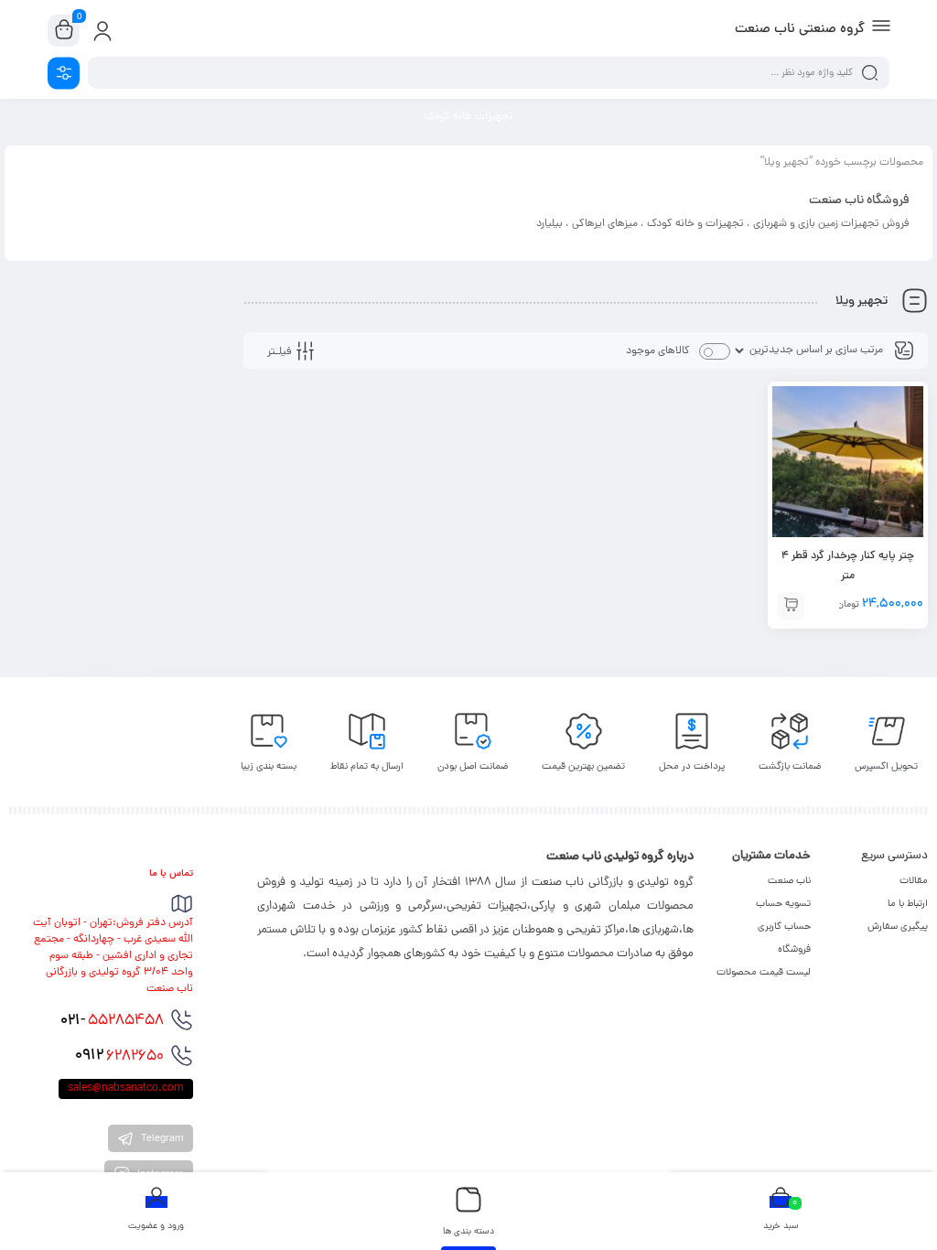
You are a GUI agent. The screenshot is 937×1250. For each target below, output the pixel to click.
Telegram (161, 1139)
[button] (790, 606)
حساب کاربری (784, 927)
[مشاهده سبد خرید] (64, 31)
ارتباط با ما (908, 904)
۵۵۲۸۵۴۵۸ (112, 1021)
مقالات (913, 881)
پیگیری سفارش (897, 927)
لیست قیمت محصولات (763, 972)
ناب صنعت (789, 881)
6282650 (119, 1056)
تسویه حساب (783, 904)
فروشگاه (794, 950)
